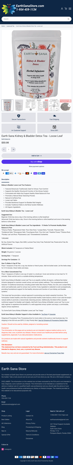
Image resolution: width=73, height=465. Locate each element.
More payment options (36, 166)
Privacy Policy (30, 423)
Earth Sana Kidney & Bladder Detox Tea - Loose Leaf (29, 26)
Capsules (52, 314)
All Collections (6, 423)
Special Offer (6, 435)
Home (3, 26)
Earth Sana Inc (6, 139)
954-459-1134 (6, 398)
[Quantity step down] (4, 149)
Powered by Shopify (47, 461)
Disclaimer (29, 438)
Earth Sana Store (14, 369)
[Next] (69, 105)
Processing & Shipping (33, 427)
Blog (3, 427)
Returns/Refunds (31, 431)
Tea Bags (44, 314)
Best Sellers (5, 419)
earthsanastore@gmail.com (11, 404)
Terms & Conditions (32, 435)
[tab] (7, 180)
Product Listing (7, 416)
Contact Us (29, 416)
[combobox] (34, 19)
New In (4, 431)
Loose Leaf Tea (10, 26)
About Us (29, 419)
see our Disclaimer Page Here (54, 353)
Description (5, 179)
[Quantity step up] (13, 149)
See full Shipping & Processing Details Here (52, 320)
